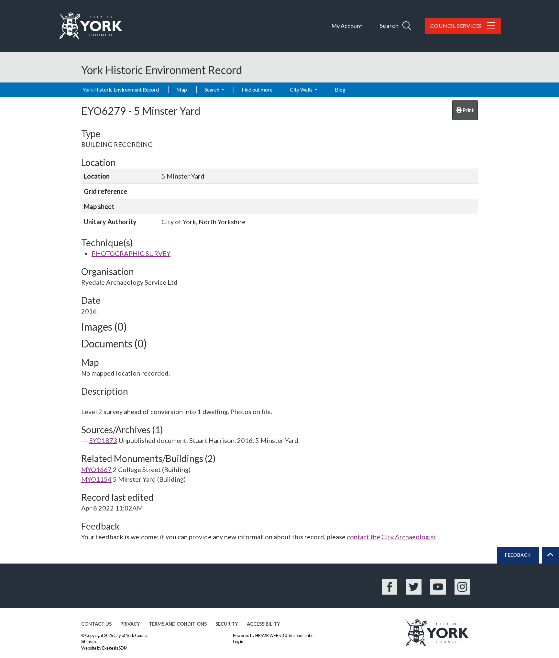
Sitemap (88, 641)
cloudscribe (302, 635)
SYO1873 (103, 440)
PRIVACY (130, 624)
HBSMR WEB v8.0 (271, 635)
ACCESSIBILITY (263, 624)
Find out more (257, 89)
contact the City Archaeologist (391, 537)
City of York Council (131, 635)
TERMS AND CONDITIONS (178, 624)
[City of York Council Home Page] (90, 26)
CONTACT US (96, 624)
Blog (340, 89)
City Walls (301, 89)
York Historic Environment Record (120, 89)
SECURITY (226, 624)
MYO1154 (96, 479)
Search (212, 89)
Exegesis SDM (114, 648)
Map (181, 89)
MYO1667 (96, 469)
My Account (346, 25)
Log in (238, 641)
